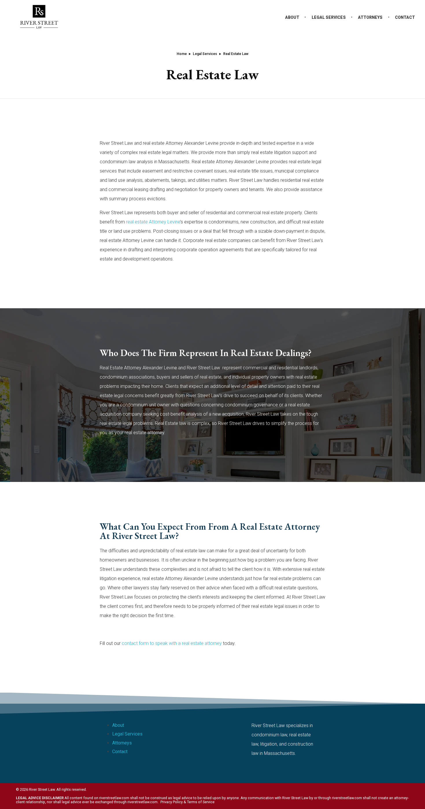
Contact (120, 751)
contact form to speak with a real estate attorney (172, 643)
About (118, 725)
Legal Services (205, 54)
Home (182, 54)
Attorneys (122, 743)
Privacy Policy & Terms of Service (187, 802)
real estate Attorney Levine (153, 222)
